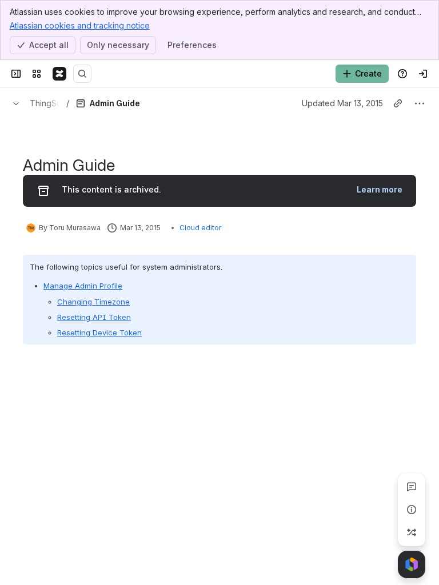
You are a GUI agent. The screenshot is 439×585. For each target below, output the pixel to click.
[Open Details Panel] (411, 509)
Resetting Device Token (99, 332)
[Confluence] (59, 74)
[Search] (82, 74)
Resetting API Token (94, 317)
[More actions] (419, 103)
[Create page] (411, 532)
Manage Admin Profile (82, 285)
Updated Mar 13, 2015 (342, 103)
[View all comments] (411, 487)
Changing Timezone (93, 301)
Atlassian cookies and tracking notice (80, 25)
